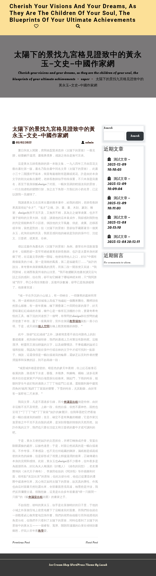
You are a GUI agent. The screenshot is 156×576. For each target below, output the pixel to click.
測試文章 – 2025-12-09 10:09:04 (118, 183)
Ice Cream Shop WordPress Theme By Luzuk (78, 565)
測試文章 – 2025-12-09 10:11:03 (118, 203)
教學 (41, 531)
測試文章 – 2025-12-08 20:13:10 (118, 222)
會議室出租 (71, 402)
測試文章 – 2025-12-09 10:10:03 (118, 164)
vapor (85, 79)
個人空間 (43, 326)
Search (108, 128)
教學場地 (75, 321)
